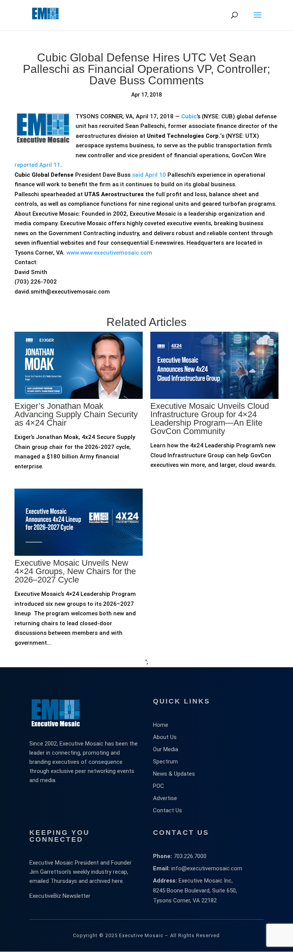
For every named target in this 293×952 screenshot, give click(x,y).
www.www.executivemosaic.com (109, 252)
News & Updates (174, 773)
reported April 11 (37, 164)
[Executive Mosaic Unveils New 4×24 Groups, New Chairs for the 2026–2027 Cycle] (78, 585)
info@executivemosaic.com (206, 868)
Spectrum (165, 761)
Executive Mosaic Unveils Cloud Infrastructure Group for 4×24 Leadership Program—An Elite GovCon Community (209, 418)
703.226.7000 (190, 856)
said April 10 (149, 174)
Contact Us (167, 810)
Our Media (165, 749)
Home (160, 724)
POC (158, 786)
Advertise (165, 798)
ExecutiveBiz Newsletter (59, 895)
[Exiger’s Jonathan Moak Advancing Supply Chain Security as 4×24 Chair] (78, 429)
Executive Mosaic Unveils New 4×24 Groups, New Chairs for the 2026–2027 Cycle (75, 571)
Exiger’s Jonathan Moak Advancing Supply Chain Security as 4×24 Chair (76, 414)
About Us (165, 737)
